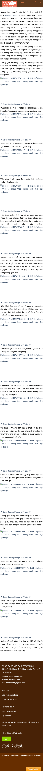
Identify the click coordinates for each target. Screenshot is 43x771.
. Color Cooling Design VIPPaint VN (15, 140)
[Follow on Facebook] (36, 2)
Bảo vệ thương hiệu (10, 695)
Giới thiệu (5, 690)
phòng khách (10, 15)
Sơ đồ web (6, 716)
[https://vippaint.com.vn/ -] (9, 4)
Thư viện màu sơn (9, 711)
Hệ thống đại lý (8, 707)
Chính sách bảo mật (10, 699)
